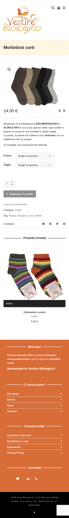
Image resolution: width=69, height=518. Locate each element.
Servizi (11, 399)
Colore (8, 155)
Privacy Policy (15, 452)
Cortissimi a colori (34, 312)
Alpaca (12, 215)
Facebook (19, 477)
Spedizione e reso (18, 441)
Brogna (22, 215)
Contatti (12, 411)
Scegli (9, 304)
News (10, 405)
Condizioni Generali (19, 435)
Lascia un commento (15, 204)
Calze (18, 210)
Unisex (38, 215)
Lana (30, 215)
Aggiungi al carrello (21, 193)
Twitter (27, 477)
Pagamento (14, 447)
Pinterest (35, 477)
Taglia (7, 164)
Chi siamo (13, 393)
